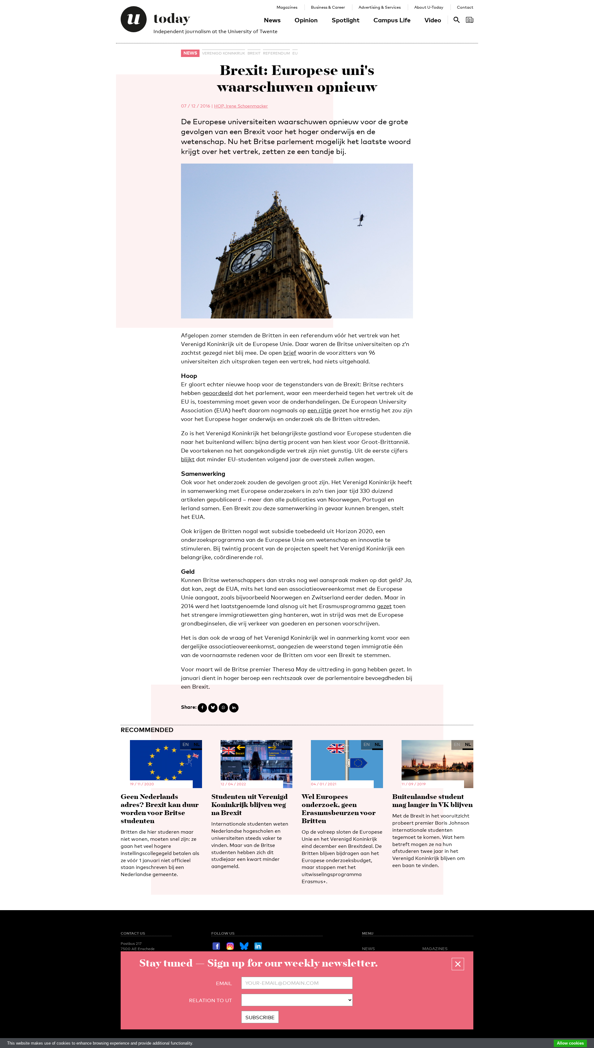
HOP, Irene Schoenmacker (241, 105)
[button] (458, 964)
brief (289, 352)
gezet (384, 606)
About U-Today (428, 7)
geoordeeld (217, 392)
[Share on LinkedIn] (234, 708)
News (272, 20)
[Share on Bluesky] (212, 708)
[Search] (469, 20)
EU (295, 53)
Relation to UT (210, 1000)
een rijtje (319, 410)
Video (432, 20)
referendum (276, 53)
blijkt (188, 459)
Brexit (254, 53)
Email (224, 983)
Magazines (287, 7)
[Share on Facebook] (202, 708)
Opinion (306, 20)
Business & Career (328, 7)
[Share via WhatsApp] (223, 708)
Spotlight (345, 20)
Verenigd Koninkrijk (223, 53)
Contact (465, 7)
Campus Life (392, 20)
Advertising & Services (380, 7)
